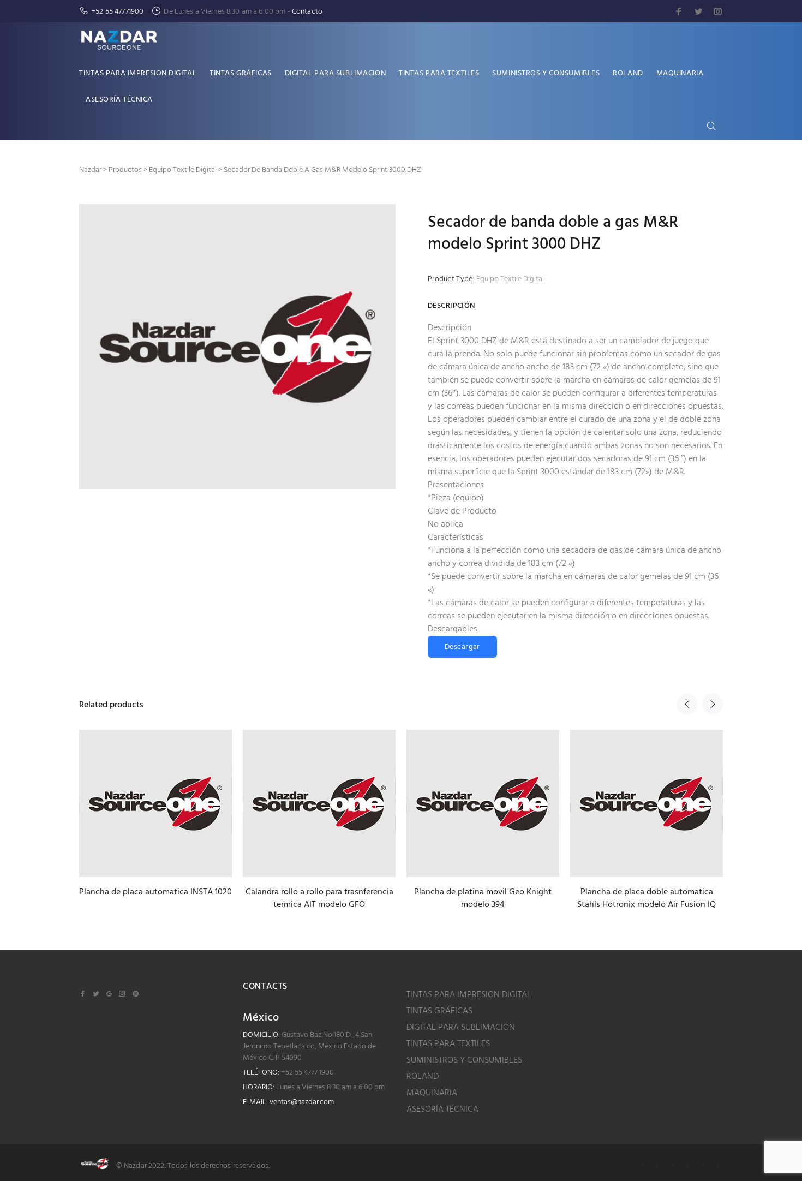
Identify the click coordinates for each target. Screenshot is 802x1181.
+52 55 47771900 (117, 11)
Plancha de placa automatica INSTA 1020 (155, 892)
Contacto (307, 11)
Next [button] (712, 704)
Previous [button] (687, 704)
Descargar (462, 647)
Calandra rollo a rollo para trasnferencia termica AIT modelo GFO (319, 898)
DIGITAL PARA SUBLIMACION (460, 1028)
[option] (155, 804)
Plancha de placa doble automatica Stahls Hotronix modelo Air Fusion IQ (646, 898)
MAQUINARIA (431, 1093)
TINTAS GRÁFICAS (439, 1011)
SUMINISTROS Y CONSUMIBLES (464, 1060)
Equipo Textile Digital (510, 279)
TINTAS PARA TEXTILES (448, 1044)
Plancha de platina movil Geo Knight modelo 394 (483, 898)
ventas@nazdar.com (302, 1102)
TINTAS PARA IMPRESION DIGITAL (468, 995)
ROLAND (422, 1077)
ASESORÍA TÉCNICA (442, 1109)
